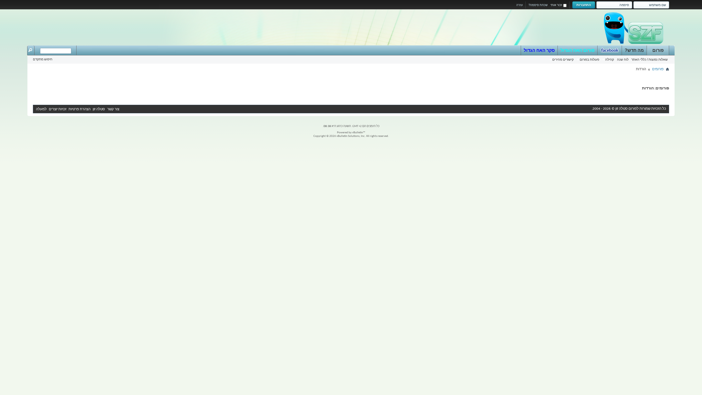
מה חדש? (634, 50)
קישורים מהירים (563, 59)
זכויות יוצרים (57, 109)
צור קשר (113, 109)
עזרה (519, 5)
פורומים (658, 69)
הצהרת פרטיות (79, 109)
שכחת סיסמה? (538, 5)
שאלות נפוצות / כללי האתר (649, 59)
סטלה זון (99, 109)
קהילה (609, 59)
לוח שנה (623, 59)
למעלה (41, 109)
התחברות (583, 5)
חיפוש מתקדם (42, 59)
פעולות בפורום (589, 59)
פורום (658, 50)
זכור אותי (556, 5)
